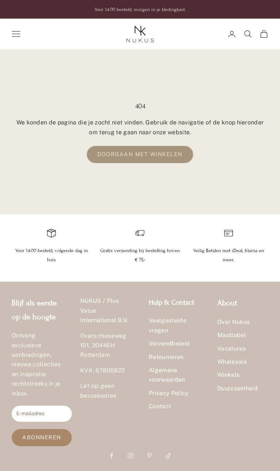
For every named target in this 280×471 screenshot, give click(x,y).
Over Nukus (233, 321)
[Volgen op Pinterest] (149, 455)
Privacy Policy (168, 393)
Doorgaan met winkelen (140, 154)
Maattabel (231, 335)
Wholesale (232, 361)
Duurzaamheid (237, 388)
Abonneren (41, 437)
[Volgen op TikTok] (168, 455)
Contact (160, 406)
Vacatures (231, 348)
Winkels (228, 374)
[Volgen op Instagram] (130, 455)
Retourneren (166, 357)
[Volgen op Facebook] (111, 455)
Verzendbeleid (169, 343)
